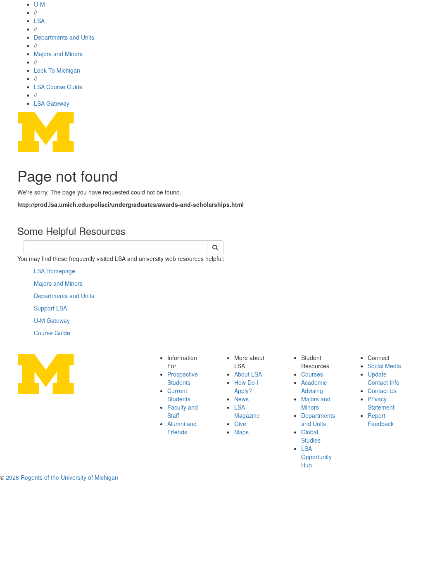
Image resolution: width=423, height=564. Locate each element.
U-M (39, 4)
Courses (312, 374)
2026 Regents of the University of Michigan (62, 477)
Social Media (384, 366)
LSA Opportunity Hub (316, 456)
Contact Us (382, 390)
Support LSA (50, 308)
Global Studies (311, 436)
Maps (241, 432)
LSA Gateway (51, 103)
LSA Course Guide (58, 87)
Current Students (178, 394)
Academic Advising (314, 386)
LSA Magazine (247, 411)
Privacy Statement (381, 403)
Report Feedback (381, 419)
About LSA (248, 374)
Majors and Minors (58, 54)
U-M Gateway (52, 320)
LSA (39, 21)
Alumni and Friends (182, 427)
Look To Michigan (57, 70)
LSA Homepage (54, 271)
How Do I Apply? (246, 386)
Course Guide (52, 333)
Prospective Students (182, 378)
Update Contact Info (383, 378)
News (241, 399)
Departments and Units (64, 37)
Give (240, 423)
